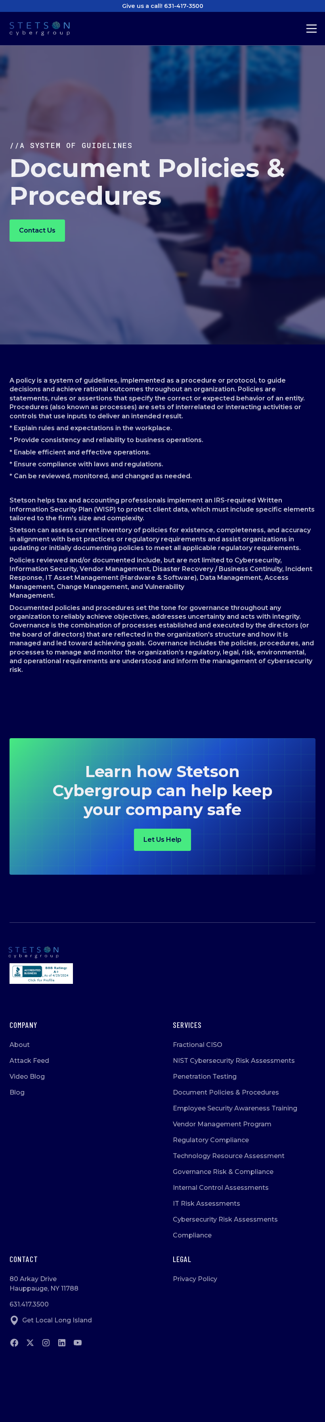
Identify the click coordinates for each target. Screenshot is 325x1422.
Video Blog (27, 1076)
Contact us (37, 230)
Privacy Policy (195, 1279)
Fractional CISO (197, 1045)
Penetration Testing (205, 1076)
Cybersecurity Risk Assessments (225, 1219)
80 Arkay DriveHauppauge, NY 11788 (44, 1283)
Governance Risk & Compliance (223, 1172)
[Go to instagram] (46, 1342)
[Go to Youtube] (77, 1342)
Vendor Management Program (222, 1124)
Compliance (192, 1235)
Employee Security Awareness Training (235, 1108)
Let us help (162, 839)
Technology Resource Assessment (229, 1156)
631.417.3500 (29, 1304)
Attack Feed (29, 1060)
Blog (17, 1092)
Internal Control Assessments (221, 1187)
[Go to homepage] (162, 952)
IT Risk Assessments (206, 1203)
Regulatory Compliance (211, 1140)
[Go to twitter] (30, 1342)
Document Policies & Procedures (226, 1092)
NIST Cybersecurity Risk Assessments (234, 1060)
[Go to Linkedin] (62, 1342)
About (20, 1045)
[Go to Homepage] (46, 29)
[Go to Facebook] (14, 1342)
